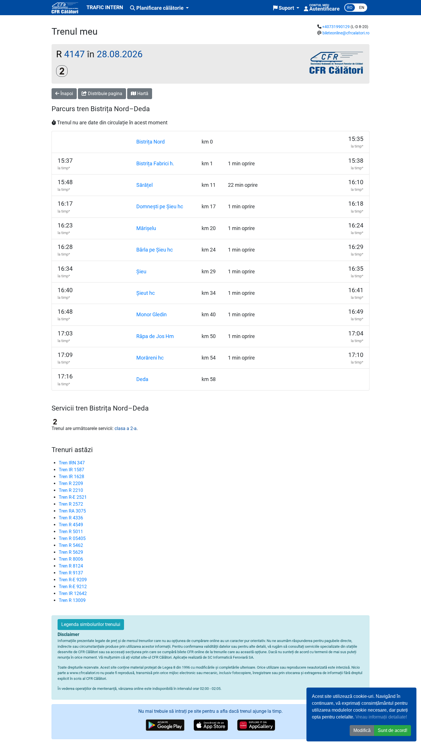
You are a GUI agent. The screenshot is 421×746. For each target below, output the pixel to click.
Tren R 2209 (71, 483)
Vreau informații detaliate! (381, 716)
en (361, 7)
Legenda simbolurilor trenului (90, 624)
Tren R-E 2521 (73, 497)
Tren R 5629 (71, 552)
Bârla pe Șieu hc (154, 250)
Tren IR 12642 (73, 593)
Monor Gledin (151, 314)
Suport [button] (286, 8)
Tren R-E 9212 (73, 586)
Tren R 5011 (71, 531)
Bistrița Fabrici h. (155, 163)
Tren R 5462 (71, 545)
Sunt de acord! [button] (392, 730)
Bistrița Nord (150, 142)
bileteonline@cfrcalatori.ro (345, 33)
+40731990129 (336, 26)
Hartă (142, 93)
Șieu (141, 271)
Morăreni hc (150, 358)
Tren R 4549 (71, 524)
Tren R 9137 (71, 573)
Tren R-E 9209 (73, 579)
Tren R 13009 (72, 600)
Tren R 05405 (72, 538)
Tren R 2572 (71, 504)
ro (350, 7)
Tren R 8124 (71, 566)
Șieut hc (145, 293)
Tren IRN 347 (72, 463)
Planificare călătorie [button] (160, 8)
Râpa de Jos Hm (155, 336)
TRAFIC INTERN (104, 7)
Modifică (362, 730)
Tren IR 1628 (71, 476)
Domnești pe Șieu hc (159, 206)
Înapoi (66, 93)
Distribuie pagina (104, 93)
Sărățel (144, 185)
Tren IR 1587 (71, 469)
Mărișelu (146, 228)
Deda (142, 379)
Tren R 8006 (71, 559)
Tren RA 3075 (72, 511)
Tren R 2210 (71, 490)
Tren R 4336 (71, 518)
